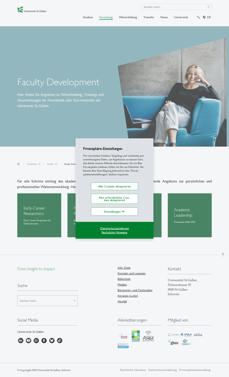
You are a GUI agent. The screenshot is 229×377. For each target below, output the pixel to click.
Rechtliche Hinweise (114, 232)
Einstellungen (113, 211)
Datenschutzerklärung (114, 228)
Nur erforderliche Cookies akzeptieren (114, 199)
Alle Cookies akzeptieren (114, 186)
